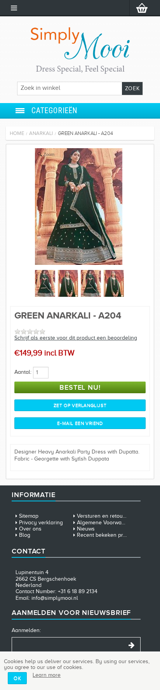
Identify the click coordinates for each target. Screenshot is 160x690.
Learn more (47, 675)
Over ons (30, 529)
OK (17, 678)
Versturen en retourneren (108, 516)
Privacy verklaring (41, 522)
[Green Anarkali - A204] (78, 263)
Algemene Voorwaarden (106, 522)
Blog (24, 535)
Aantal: (22, 372)
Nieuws (86, 529)
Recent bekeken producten (110, 535)
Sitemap (28, 516)
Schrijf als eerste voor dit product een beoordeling (75, 338)
